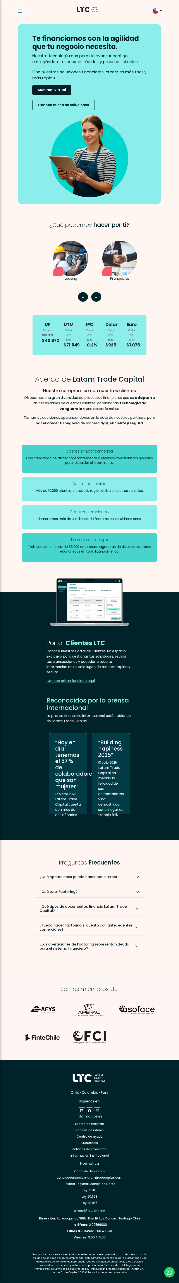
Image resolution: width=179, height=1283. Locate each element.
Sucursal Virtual (52, 89)
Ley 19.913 (89, 1190)
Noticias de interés (90, 1130)
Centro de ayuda (90, 1136)
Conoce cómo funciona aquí (70, 680)
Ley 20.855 (89, 1203)
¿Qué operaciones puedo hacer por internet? (79, 876)
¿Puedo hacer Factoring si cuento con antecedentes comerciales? (86, 927)
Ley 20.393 (89, 1196)
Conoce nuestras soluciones (63, 104)
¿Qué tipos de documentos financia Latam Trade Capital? (83, 908)
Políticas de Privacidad (89, 1149)
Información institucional (90, 1155)
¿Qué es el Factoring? (58, 891)
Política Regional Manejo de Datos (89, 1184)
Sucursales (89, 1143)
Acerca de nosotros (90, 1124)
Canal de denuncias (89, 1171)
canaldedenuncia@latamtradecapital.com (89, 1177)
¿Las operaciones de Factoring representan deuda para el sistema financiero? (84, 946)
